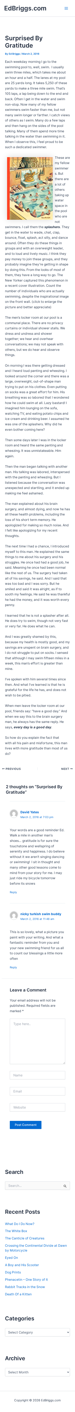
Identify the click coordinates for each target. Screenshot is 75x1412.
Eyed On (11, 1258)
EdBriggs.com (25, 8)
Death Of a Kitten (18, 1294)
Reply (13, 892)
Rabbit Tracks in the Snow (25, 1287)
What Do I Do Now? (19, 1224)
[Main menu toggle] (66, 8)
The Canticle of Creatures (24, 1238)
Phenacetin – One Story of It (26, 1280)
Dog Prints (13, 1272)
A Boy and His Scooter (22, 1265)
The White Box (16, 1231)
